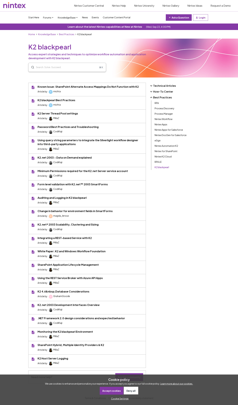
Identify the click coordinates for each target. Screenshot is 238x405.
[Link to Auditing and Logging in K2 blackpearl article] (33, 198)
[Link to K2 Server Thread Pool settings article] (33, 114)
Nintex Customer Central (89, 5)
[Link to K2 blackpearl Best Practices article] (33, 101)
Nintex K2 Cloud (163, 156)
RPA (157, 102)
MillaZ (56, 118)
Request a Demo (220, 5)
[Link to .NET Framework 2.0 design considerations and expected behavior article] (33, 319)
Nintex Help (119, 5)
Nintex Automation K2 (166, 145)
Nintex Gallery (170, 5)
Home (31, 34)
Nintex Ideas (194, 5)
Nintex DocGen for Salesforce (171, 135)
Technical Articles (164, 85)
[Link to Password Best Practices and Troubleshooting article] (33, 128)
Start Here (33, 17)
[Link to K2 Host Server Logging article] (33, 359)
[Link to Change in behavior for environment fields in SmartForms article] (33, 212)
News (85, 17)
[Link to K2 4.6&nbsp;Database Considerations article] (33, 292)
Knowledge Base (47, 34)
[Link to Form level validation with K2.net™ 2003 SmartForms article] (33, 185)
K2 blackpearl (162, 167)
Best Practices (66, 34)
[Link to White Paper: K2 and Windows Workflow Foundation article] (33, 252)
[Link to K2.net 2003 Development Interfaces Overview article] (33, 306)
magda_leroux (61, 215)
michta (57, 91)
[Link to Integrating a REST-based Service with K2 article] (33, 239)
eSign (158, 140)
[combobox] (67, 67)
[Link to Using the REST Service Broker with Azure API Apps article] (33, 279)
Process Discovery (164, 108)
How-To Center (163, 91)
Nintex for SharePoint (166, 151)
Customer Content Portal (116, 17)
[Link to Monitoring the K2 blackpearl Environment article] (33, 332)
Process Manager (164, 113)
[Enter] (31, 67)
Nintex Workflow (163, 119)
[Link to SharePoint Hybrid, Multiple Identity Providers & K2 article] (33, 346)
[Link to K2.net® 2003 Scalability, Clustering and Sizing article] (33, 225)
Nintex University (144, 5)
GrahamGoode (61, 296)
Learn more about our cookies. (176, 383)
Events (95, 17)
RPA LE (158, 161)
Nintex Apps (161, 124)
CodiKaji (57, 131)
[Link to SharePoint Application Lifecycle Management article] (33, 265)
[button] (119, 398)
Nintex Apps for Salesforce (169, 129)
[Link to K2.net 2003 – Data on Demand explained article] (33, 158)
